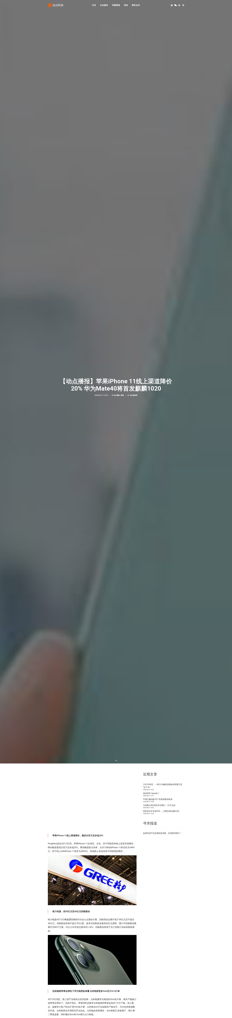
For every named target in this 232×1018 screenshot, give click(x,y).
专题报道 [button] (116, 5)
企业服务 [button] (104, 5)
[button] (171, 5)
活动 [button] (126, 5)
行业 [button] (94, 5)
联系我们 (176, 833)
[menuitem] (94, 5)
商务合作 (136, 5)
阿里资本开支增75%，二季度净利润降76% (161, 811)
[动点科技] (55, 5)
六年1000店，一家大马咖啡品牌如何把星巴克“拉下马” (162, 785)
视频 (122, 395)
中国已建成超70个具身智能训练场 (157, 799)
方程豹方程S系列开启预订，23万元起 (159, 805)
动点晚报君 (134, 395)
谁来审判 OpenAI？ (151, 793)
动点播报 (117, 395)
